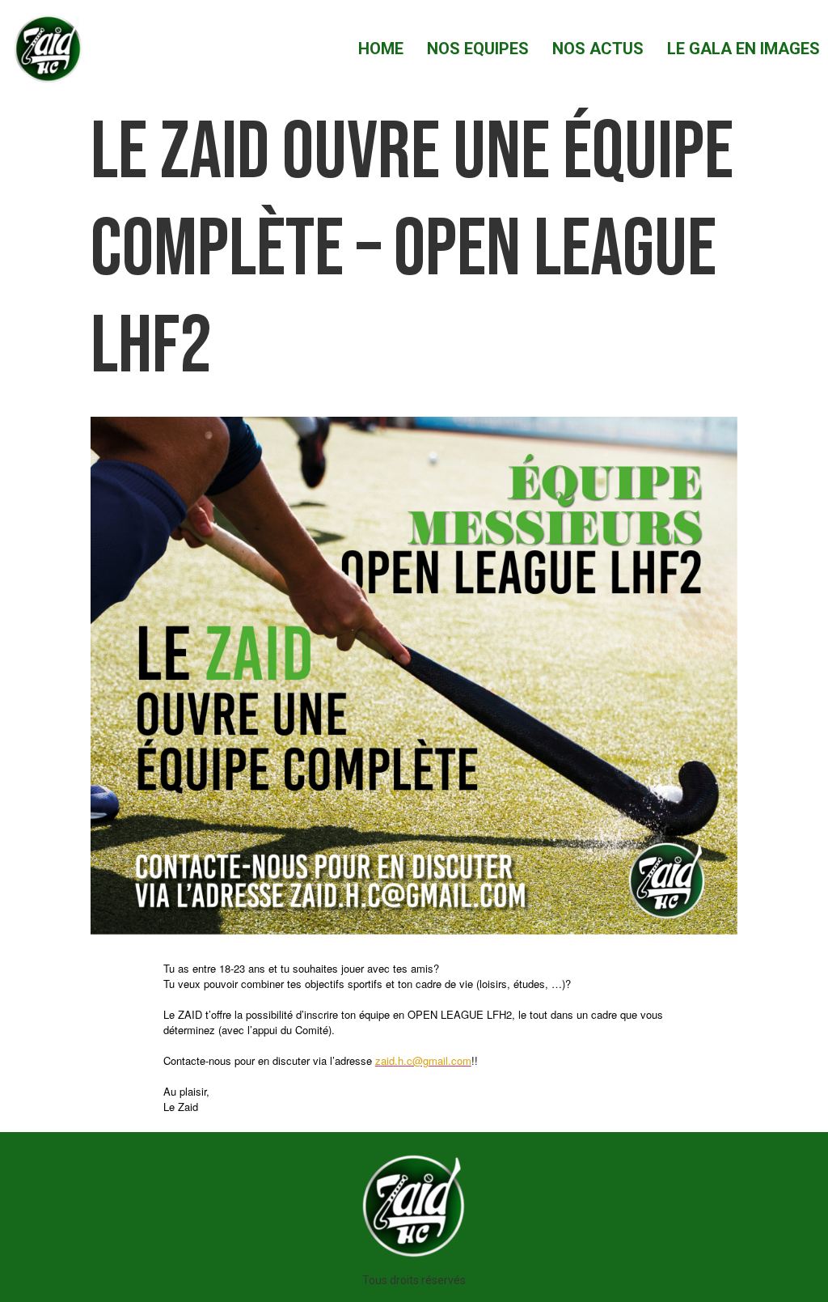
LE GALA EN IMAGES (743, 48)
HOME (380, 48)
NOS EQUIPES (478, 48)
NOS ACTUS (598, 48)
